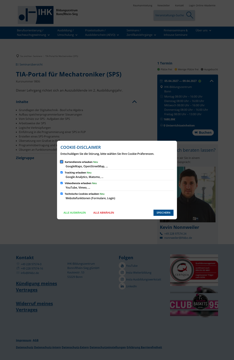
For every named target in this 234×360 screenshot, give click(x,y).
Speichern (163, 212)
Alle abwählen (103, 212)
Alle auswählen (75, 212)
